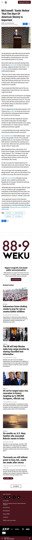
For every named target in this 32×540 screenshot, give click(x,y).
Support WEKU (6, 514)
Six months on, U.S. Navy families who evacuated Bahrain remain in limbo (14, 436)
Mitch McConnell (19, 213)
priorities (11, 111)
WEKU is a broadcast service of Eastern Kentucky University (14, 504)
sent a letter (13, 65)
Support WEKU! (25, 2)
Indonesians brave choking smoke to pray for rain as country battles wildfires (15, 309)
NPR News (5, 304)
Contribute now (16, 279)
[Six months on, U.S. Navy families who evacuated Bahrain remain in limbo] (15, 421)
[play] (2, 538)
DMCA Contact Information (9, 520)
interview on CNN (9, 178)
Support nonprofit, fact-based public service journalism (16, 269)
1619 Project (18, 216)
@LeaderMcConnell (8, 136)
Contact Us (5, 517)
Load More (16, 486)
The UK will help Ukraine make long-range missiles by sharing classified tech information (16, 350)
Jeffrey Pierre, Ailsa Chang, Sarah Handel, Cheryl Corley (14, 465)
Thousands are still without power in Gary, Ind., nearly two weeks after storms (15, 460)
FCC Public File (6, 507)
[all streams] (30, 538)
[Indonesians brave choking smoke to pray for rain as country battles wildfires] (15, 294)
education (8, 216)
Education (8, 213)
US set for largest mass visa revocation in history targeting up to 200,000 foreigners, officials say (15, 394)
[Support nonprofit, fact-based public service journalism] (16, 250)
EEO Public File (6, 510)
